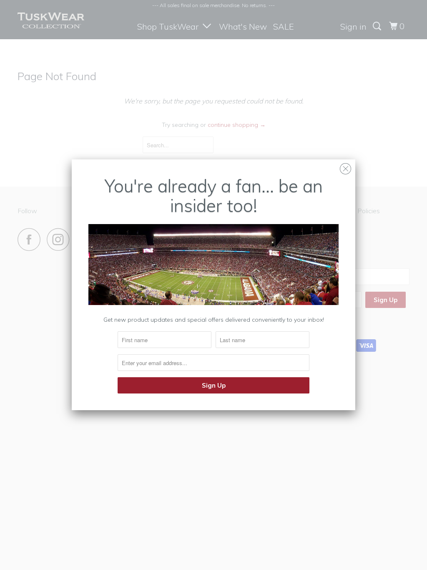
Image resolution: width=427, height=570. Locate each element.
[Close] (345, 166)
